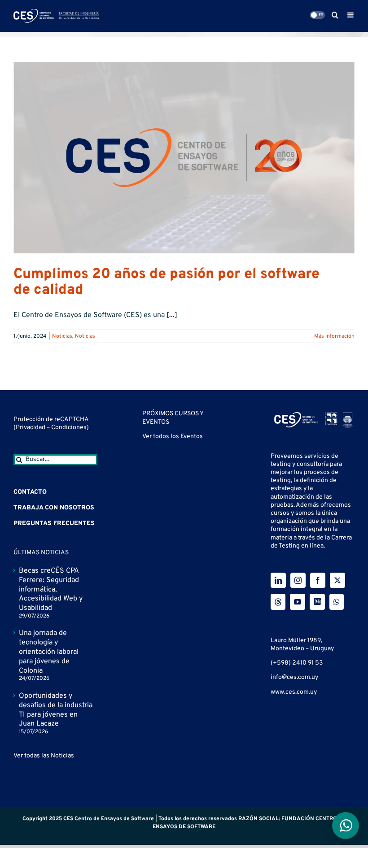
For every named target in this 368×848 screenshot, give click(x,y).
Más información (334, 336)
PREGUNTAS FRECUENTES (54, 523)
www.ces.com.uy (294, 692)
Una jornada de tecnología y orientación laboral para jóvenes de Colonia (49, 652)
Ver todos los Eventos (172, 436)
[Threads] (278, 602)
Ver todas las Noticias (43, 756)
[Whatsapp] (336, 602)
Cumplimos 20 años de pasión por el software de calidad (166, 282)
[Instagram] (298, 580)
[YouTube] (297, 602)
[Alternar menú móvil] (351, 14)
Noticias (62, 336)
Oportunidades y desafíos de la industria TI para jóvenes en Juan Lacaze (55, 709)
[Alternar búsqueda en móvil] (335, 14)
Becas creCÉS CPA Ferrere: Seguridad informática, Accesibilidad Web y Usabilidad (51, 589)
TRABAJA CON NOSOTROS (53, 508)
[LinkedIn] (278, 580)
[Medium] (317, 602)
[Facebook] (317, 580)
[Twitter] (337, 580)
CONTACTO (30, 492)
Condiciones (69, 427)
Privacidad (31, 427)
